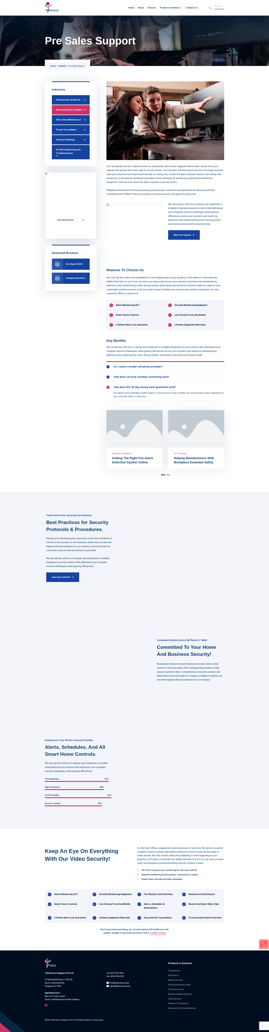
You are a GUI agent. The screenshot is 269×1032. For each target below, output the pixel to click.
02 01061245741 (67, 230)
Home (53, 66)
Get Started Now (65, 220)
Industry (62, 66)
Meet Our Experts (182, 235)
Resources (213, 453)
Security (222, 453)
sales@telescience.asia (120, 986)
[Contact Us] (263, 944)
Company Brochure (75, 278)
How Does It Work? (61, 577)
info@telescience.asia (119, 983)
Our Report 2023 (74, 264)
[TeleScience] (52, 7)
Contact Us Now (158, 933)
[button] (162, 474)
